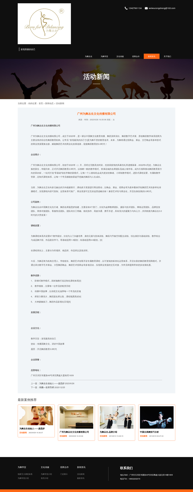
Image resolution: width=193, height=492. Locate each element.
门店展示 (64, 474)
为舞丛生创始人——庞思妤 (51, 383)
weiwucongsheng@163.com (162, 8)
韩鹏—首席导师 (46, 387)
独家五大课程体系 (25, 474)
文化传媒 (120, 56)
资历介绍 (44, 478)
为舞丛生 (88, 56)
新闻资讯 (151, 56)
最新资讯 (80, 478)
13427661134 (135, 8)
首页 (41, 103)
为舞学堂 (104, 56)
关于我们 (167, 56)
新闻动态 (49, 103)
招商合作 (136, 56)
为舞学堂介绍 (23, 478)
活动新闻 (60, 103)
